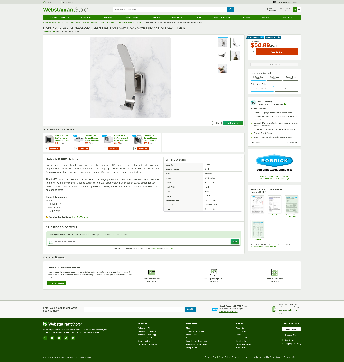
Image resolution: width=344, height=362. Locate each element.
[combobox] (170, 9)
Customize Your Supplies (148, 338)
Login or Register (57, 283)
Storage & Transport (222, 17)
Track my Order (291, 335)
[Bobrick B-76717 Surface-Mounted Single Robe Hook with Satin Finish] (58, 142)
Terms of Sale (210, 357)
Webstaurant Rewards (147, 331)
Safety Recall (191, 348)
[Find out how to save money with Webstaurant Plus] (75, 136)
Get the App (66, 2)
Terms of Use (155, 248)
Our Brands (241, 331)
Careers (239, 335)
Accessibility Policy (253, 357)
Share (218, 123)
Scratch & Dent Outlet (195, 331)
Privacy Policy (168, 248)
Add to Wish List (274, 64)
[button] (223, 42)
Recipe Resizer (144, 341)
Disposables (176, 17)
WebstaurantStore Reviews (197, 344)
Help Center (50, 2)
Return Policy (241, 348)
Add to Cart (54, 149)
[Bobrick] (274, 162)
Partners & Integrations (147, 344)
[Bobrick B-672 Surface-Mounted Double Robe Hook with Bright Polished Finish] (87, 142)
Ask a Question (234, 123)
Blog (188, 328)
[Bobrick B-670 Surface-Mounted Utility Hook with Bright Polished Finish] (146, 142)
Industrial (266, 17)
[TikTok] (66, 338)
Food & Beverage (132, 17)
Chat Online (289, 340)
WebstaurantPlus (145, 328)
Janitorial (246, 17)
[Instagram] (45, 338)
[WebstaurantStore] (76, 324)
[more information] (284, 104)
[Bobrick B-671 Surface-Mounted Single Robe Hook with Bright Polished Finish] (117, 142)
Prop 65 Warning (80, 217)
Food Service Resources (196, 341)
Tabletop (156, 17)
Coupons (190, 338)
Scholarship (241, 341)
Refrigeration (86, 17)
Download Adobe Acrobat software (263, 246)
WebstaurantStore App (147, 335)
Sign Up (190, 309)
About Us (240, 328)
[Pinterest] (73, 338)
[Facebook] (59, 338)
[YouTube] (52, 338)
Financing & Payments (245, 338)
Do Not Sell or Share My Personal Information (282, 357)
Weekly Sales (191, 335)
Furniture (197, 17)
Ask (235, 241)
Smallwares (108, 17)
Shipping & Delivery (293, 344)
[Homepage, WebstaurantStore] (65, 9)
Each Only (255, 41)
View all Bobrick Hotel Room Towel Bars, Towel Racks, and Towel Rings (274, 177)
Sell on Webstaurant (244, 344)
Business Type (288, 17)
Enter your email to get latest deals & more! (60, 309)
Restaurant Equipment (59, 17)
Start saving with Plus (228, 312)
